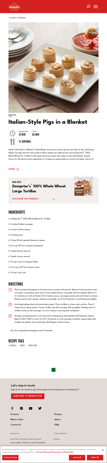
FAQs (57, 425)
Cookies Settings (10, 457)
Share (11, 169)
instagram (21, 408)
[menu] (96, 7)
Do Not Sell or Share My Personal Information (25, 439)
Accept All (77, 457)
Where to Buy (16, 420)
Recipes (58, 414)
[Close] (103, 450)
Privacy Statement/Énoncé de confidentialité (54, 452)
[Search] (88, 6)
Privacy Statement (60, 433)
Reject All (95, 457)
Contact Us (15, 425)
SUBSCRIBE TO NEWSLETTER (27, 396)
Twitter (40, 408)
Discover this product (25, 199)
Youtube (31, 408)
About (57, 420)
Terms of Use (14, 433)
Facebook (12, 408)
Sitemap (56, 439)
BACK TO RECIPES (19, 18)
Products (14, 414)
